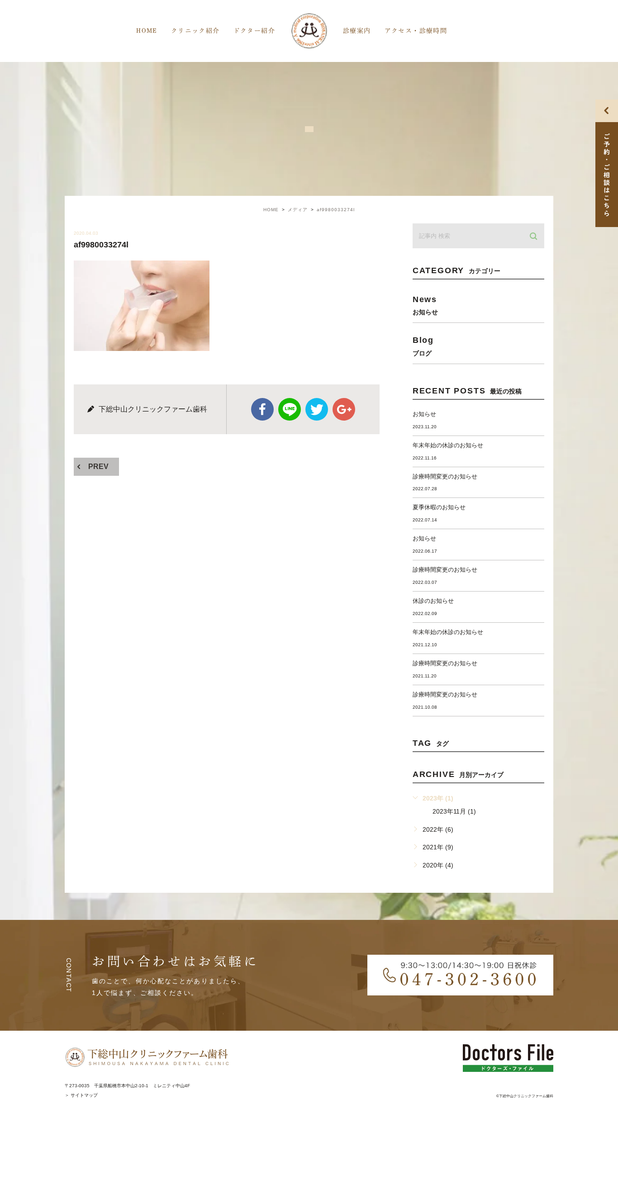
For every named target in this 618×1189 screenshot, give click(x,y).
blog (423, 346)
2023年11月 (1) (454, 811)
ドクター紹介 (254, 31)
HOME (146, 31)
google (344, 409)
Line (289, 409)
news (425, 305)
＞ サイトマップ (81, 1095)
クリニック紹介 (195, 31)
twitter (316, 409)
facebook (262, 409)
